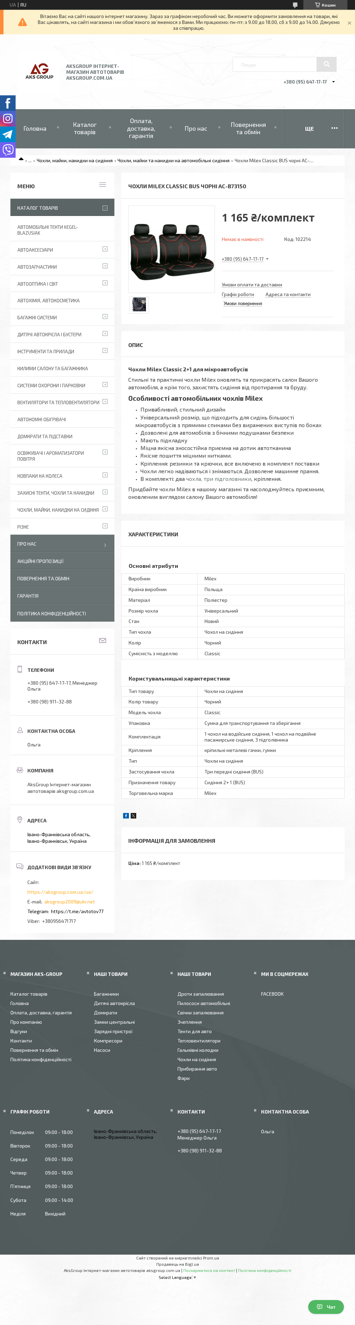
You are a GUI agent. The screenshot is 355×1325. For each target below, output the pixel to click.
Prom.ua (211, 1257)
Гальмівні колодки (198, 1050)
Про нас (195, 128)
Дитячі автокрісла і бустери (49, 334)
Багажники (106, 994)
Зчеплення (190, 1022)
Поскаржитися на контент (209, 1270)
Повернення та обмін (248, 128)
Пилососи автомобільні (204, 1003)
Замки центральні (114, 1022)
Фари (184, 1078)
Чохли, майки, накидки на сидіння (75, 160)
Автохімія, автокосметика (48, 300)
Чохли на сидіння (197, 1059)
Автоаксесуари (35, 250)
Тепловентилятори (199, 1040)
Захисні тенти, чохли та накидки (55, 493)
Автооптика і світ (37, 284)
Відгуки (18, 1031)
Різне (23, 527)
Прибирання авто (197, 1069)
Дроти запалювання (201, 994)
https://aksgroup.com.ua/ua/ (60, 892)
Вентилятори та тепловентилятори (58, 402)
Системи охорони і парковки (51, 385)
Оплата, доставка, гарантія (141, 128)
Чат (331, 1307)
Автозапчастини (37, 267)
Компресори (108, 1040)
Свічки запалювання (201, 1012)
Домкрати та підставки (44, 436)
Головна (34, 128)
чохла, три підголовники (218, 478)
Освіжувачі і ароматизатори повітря (50, 456)
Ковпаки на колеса (39, 476)
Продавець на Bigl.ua (177, 1264)
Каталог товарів (85, 128)
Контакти (21, 1040)
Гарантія (27, 596)
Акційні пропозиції (40, 561)
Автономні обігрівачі (41, 419)
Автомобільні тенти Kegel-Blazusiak (47, 230)
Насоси (102, 1050)
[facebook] (126, 817)
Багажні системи (37, 317)
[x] (133, 817)
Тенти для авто (195, 1031)
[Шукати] (327, 64)
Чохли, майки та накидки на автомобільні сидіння (174, 160)
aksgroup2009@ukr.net (69, 901)
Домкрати (105, 1012)
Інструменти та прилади (45, 351)
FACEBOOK (272, 994)
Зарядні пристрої (113, 1031)
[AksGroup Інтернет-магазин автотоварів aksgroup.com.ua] (39, 91)
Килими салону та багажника (52, 368)
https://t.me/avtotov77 (77, 911)
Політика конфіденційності (51, 613)
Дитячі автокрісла (114, 1003)
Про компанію (26, 1022)
